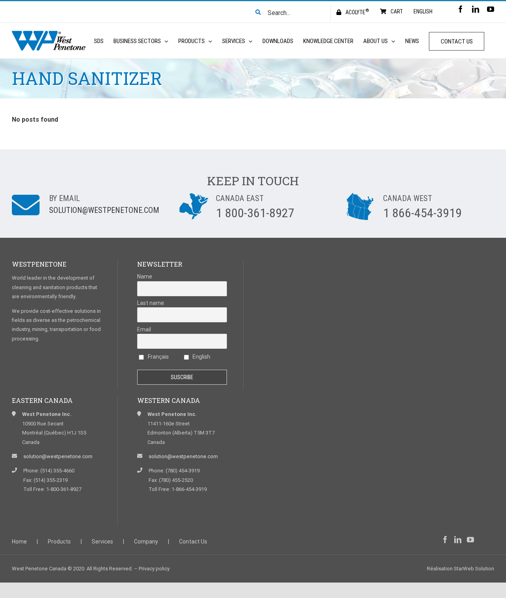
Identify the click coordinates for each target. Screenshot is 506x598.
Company (146, 541)
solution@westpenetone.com (104, 210)
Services (102, 541)
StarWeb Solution (474, 569)
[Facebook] (445, 539)
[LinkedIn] (457, 539)
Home (19, 541)
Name (144, 276)
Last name (150, 303)
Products (59, 541)
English (200, 357)
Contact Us (193, 541)
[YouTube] (470, 539)
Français (158, 357)
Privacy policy (154, 569)
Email (144, 329)
